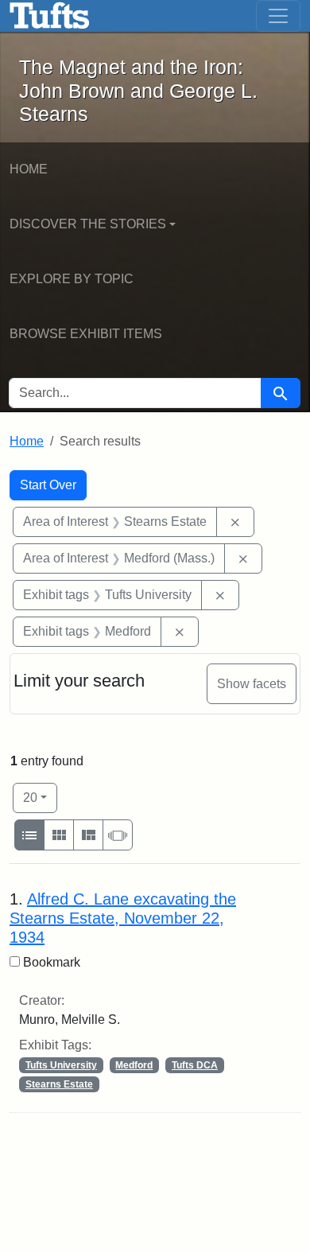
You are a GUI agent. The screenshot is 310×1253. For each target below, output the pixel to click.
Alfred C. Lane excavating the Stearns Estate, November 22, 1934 (123, 918)
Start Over (48, 485)
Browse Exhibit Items (86, 333)
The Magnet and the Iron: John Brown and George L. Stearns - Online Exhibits (50, 16)
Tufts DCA (195, 1065)
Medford (134, 1065)
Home (29, 169)
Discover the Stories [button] (88, 224)
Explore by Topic (72, 279)
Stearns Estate (59, 1084)
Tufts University (61, 1065)
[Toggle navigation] (278, 16)
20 (40, 797)
